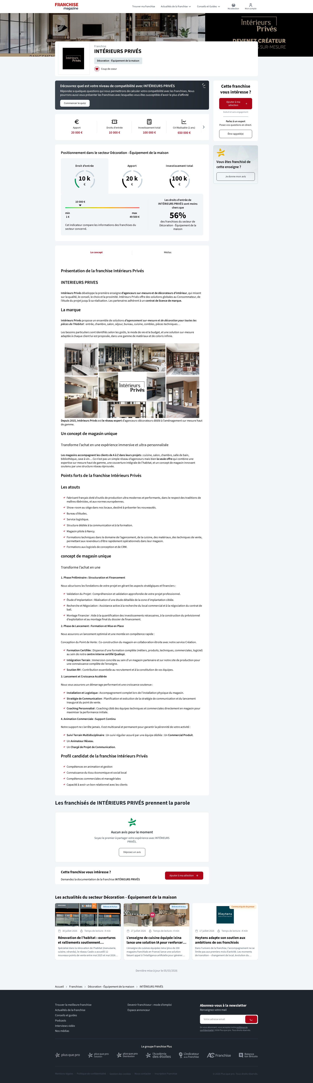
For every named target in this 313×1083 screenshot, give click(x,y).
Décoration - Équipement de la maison (118, 61)
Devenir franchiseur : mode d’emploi (150, 1005)
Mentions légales (64, 1074)
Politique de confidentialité (91, 1074)
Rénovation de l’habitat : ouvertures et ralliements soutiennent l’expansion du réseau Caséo (87, 942)
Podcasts (60, 1021)
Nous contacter (143, 1074)
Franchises (75, 987)
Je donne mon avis (235, 176)
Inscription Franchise (166, 1074)
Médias (167, 252)
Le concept (96, 252)
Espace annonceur (139, 1010)
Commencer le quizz (75, 103)
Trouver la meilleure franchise (73, 1005)
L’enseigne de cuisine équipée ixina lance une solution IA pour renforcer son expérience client (155, 942)
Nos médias (62, 1031)
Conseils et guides (66, 1015)
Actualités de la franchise (70, 1010)
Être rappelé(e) (236, 134)
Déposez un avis (132, 852)
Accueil (59, 987)
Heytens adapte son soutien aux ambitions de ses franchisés (220, 940)
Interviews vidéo (65, 1026)
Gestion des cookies (120, 1074)
